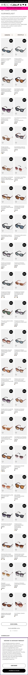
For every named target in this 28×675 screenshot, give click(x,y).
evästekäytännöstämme (8, 659)
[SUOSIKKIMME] (21, 34)
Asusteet (7, 10)
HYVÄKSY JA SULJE (14, 670)
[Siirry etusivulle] (14, 5)
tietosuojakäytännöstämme (9, 657)
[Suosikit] (23, 5)
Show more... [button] (14, 624)
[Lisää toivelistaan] (2, 54)
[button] (21, 5)
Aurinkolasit (14, 10)
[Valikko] (2, 5)
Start (2, 10)
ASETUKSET (14, 665)
